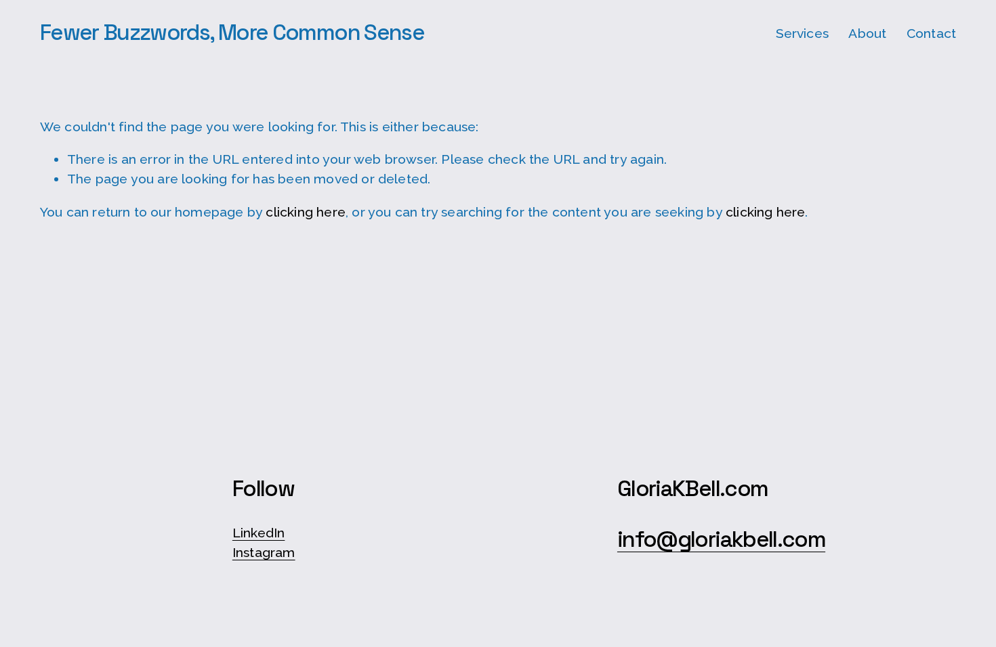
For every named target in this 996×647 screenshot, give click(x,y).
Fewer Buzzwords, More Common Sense (232, 32)
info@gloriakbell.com (721, 540)
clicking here (306, 212)
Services (802, 33)
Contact (931, 33)
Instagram (263, 552)
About (867, 33)
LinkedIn (258, 533)
